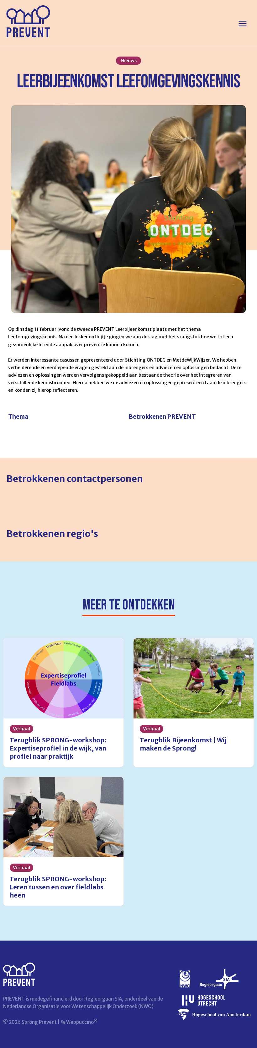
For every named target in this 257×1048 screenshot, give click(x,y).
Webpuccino (81, 1022)
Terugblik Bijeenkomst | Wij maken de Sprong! (183, 744)
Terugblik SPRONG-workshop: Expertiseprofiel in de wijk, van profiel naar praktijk (58, 748)
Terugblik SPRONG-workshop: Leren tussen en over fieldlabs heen (58, 887)
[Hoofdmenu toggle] (242, 23)
